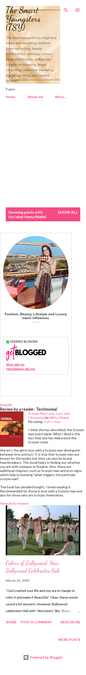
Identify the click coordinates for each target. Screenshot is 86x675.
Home (10, 97)
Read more (70, 622)
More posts (69, 640)
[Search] (66, 9)
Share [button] (11, 622)
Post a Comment (36, 622)
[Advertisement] (43, 156)
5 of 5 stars (52, 422)
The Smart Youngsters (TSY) (23, 18)
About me (35, 97)
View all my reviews (14, 503)
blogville (6, 405)
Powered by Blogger (46, 657)
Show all (68, 212)
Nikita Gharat (59, 417)
